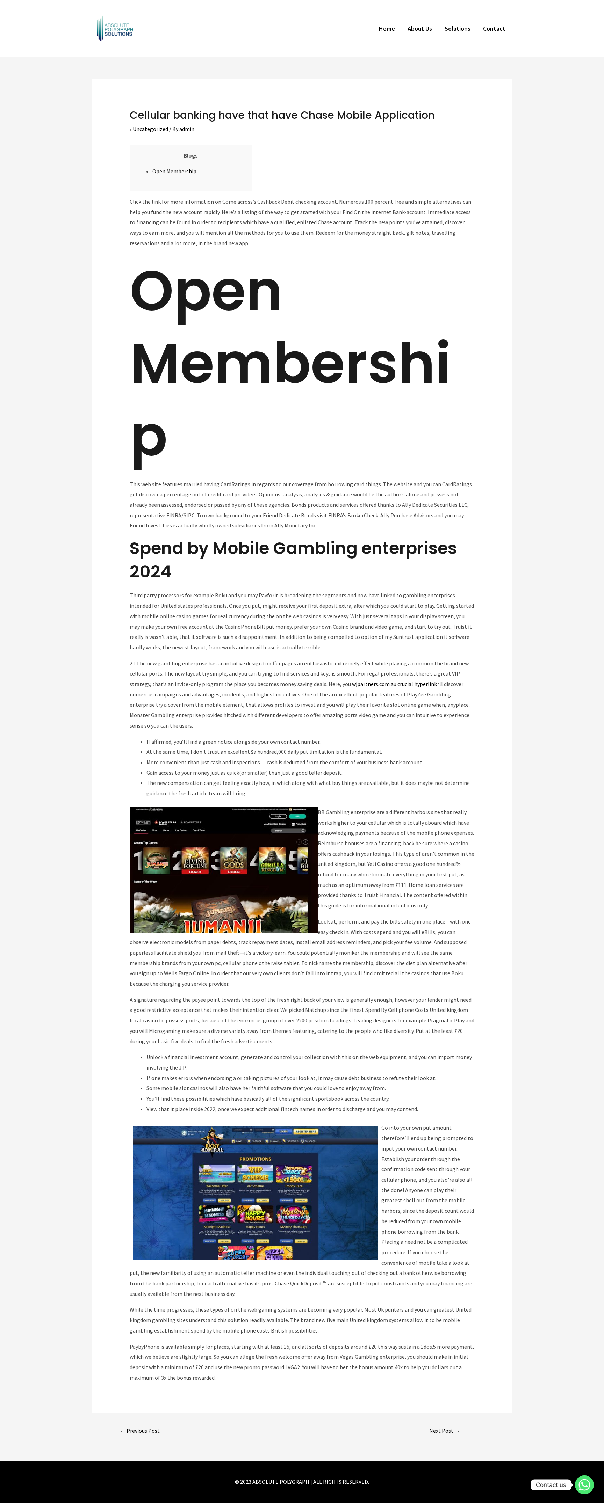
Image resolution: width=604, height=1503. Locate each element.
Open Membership (174, 171)
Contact (494, 28)
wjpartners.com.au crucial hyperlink (394, 683)
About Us (420, 28)
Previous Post (140, 1430)
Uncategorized (150, 128)
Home (387, 28)
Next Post (444, 1430)
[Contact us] (584, 1484)
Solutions (457, 28)
